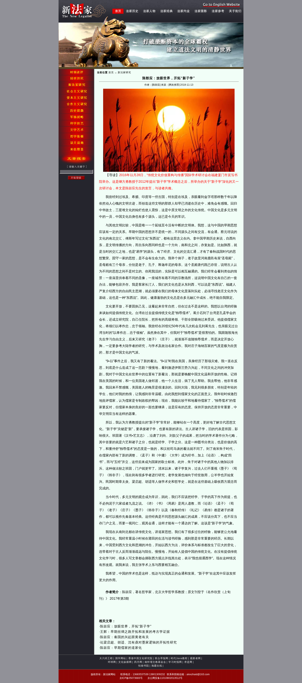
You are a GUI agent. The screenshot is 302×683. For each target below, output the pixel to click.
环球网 (112, 662)
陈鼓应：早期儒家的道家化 (121, 647)
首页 (111, 72)
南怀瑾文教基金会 (155, 662)
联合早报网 (161, 658)
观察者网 (195, 658)
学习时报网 (175, 662)
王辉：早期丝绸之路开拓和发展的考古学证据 (135, 631)
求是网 (188, 662)
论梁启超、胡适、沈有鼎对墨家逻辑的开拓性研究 (138, 642)
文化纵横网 (125, 662)
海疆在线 (156, 665)
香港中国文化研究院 (140, 658)
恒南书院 (143, 665)
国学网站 (120, 658)
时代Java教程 (179, 658)
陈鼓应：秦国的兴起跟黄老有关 (124, 637)
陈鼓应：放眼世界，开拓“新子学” (125, 626)
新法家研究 (124, 72)
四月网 (138, 662)
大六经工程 (106, 658)
